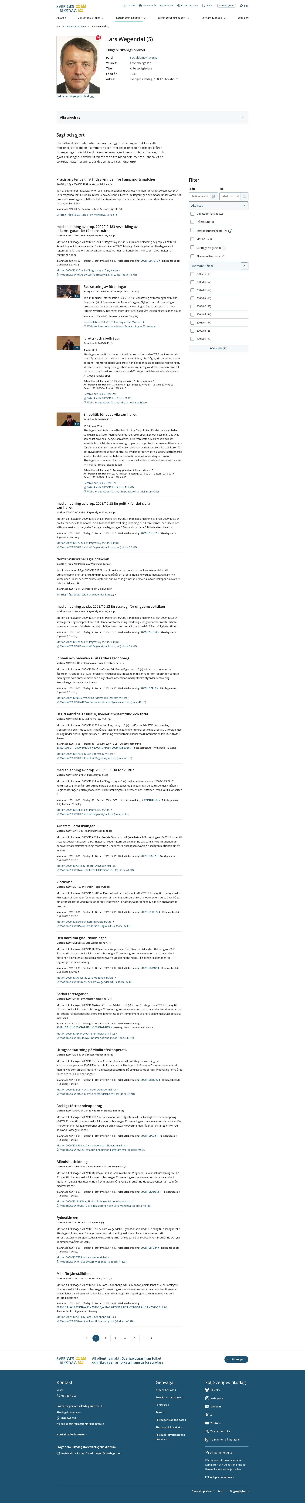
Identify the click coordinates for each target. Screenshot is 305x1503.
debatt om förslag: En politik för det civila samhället (123, 491)
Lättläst (131, 5)
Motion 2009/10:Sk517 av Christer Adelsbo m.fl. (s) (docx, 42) (97, 1094)
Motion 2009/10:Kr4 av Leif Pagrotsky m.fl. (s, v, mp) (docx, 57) (98, 646)
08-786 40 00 (68, 1395)
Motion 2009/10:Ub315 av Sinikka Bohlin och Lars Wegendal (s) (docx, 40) (105, 1205)
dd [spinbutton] (206, 196)
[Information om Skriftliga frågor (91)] (224, 248)
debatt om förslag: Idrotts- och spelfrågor (117, 402)
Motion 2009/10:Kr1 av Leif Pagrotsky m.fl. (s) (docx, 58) (94, 814)
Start (59, 26)
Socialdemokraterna (144, 57)
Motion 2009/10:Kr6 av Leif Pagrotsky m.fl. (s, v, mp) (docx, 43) (98, 274)
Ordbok (210, 5)
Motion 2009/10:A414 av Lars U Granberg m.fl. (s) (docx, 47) (97, 1321)
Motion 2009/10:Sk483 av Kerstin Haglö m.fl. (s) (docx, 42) (95, 926)
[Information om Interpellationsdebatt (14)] (230, 231)
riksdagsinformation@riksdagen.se (82, 1424)
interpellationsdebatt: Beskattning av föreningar (121, 326)
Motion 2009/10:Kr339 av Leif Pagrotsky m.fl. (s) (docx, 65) (96, 758)
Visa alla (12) (230, 348)
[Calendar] (214, 196)
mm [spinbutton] (201, 196)
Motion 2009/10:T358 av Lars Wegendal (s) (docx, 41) (93, 1261)
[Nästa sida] (151, 1338)
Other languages (189, 5)
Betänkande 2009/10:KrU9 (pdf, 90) (109, 398)
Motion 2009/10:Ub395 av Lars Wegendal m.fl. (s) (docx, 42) (96, 982)
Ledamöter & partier (76, 26)
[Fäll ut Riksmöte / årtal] (244, 265)
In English (168, 5)
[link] (86, 1338)
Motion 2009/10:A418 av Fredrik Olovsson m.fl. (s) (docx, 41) (97, 870)
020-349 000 (68, 1418)
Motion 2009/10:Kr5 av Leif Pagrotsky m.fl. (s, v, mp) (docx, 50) (98, 547)
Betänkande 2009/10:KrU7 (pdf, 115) (110, 487)
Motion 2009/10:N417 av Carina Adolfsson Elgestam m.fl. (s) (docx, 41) (103, 702)
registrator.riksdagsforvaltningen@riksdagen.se (91, 1453)
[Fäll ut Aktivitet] (244, 205)
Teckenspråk (149, 5)
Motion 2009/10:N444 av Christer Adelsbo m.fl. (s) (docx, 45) (97, 1038)
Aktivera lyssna (226, 5)
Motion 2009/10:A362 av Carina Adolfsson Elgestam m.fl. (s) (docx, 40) (103, 1150)
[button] (91, 18)
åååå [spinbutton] (194, 196)
